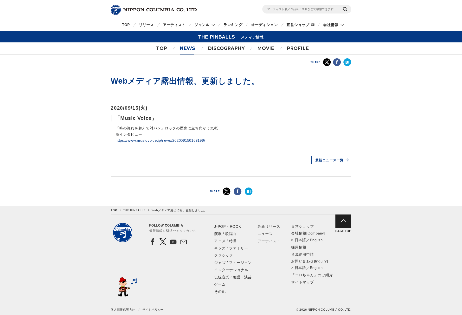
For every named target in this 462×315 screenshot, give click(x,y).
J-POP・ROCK (227, 226)
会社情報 (330, 25)
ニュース (265, 234)
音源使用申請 (302, 254)
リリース (146, 25)
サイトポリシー (153, 309)
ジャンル (202, 25)
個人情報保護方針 (123, 309)
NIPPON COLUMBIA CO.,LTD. (154, 10)
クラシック (223, 255)
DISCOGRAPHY (226, 48)
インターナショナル (231, 270)
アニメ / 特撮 (225, 241)
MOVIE (265, 48)
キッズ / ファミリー (231, 248)
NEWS (187, 48)
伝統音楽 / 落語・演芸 (233, 277)
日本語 (300, 240)
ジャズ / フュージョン (233, 263)
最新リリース (268, 226)
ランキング (233, 25)
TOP (126, 25)
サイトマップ (302, 282)
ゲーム (219, 284)
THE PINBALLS (134, 210)
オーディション (264, 25)
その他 (219, 291)
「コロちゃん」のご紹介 (312, 275)
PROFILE (298, 48)
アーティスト (174, 25)
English (316, 240)
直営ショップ (298, 25)
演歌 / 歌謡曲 (225, 234)
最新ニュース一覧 (329, 160)
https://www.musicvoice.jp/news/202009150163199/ (160, 140)
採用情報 (298, 247)
